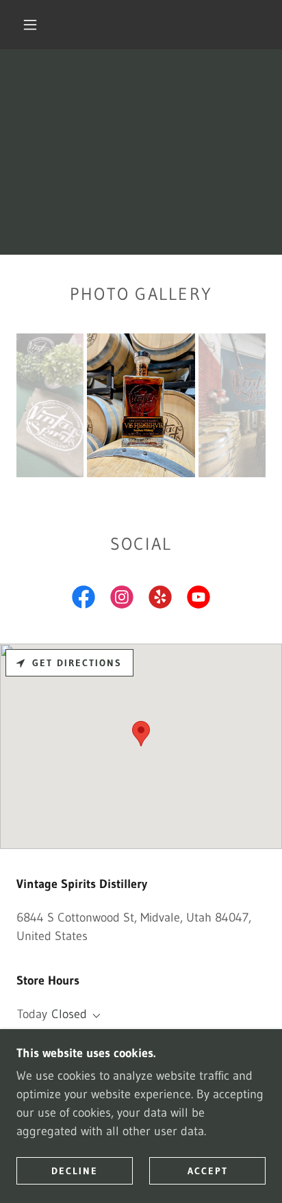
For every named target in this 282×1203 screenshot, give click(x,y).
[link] (83, 599)
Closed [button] (69, 1014)
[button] (30, 24)
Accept (208, 1170)
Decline (74, 1170)
